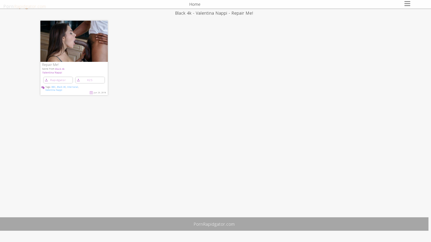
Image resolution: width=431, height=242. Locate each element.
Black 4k (59, 69)
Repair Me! (50, 65)
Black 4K (61, 87)
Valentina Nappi (52, 72)
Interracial (72, 87)
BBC (54, 87)
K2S (90, 80)
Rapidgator (58, 80)
